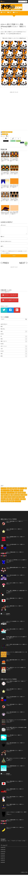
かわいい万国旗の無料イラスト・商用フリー (15, 552)
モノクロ (22, 488)
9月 (10, 499)
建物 (1, 326)
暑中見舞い (18, 496)
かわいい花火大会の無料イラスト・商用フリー (15, 575)
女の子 (5, 496)
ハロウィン (3, 492)
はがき (21, 490)
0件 (7, 136)
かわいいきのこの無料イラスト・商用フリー (15, 582)
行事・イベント (4, 346)
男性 (21, 499)
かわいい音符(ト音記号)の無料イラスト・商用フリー (16, 644)
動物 (1, 356)
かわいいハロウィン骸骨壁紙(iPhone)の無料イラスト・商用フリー (5, 212)
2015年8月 (3, 855)
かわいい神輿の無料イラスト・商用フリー (14, 605)
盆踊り (12, 501)
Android (19, 492)
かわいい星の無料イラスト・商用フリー (14, 529)
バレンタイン (17, 501)
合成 (18, 494)
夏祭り (15, 494)
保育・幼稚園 (7, 494)
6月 (7, 499)
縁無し (11, 490)
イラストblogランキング (10, 300)
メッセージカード (10, 492)
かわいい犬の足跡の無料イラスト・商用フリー (15, 544)
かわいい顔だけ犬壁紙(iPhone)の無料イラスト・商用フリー (14, 212)
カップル (17, 499)
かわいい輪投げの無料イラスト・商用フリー (15, 804)
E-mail (3, 241)
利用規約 (8, 613)
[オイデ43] (11, 7)
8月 (2, 496)
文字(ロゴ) (3, 499)
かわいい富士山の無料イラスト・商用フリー (15, 629)
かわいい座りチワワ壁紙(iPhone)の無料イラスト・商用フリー (14, 186)
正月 (22, 494)
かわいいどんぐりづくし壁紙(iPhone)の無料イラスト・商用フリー (14, 172)
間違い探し (3, 328)
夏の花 (25, 494)
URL (2, 246)
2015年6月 (3, 860)
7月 (11, 494)
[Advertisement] (11, 102)
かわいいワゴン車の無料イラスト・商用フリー (15, 621)
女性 (24, 499)
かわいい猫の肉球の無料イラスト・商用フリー (15, 712)
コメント (3, 136)
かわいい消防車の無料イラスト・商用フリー (15, 788)
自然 (1, 353)
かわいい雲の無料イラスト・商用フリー (14, 735)
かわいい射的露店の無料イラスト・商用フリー (15, 536)
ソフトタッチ (6, 490)
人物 (1, 348)
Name (3, 236)
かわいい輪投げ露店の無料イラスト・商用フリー (16, 659)
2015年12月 (3, 847)
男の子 (23, 496)
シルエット (16, 490)
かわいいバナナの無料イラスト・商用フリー (15, 827)
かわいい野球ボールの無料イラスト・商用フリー (16, 681)
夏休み (2, 501)
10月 (2, 494)
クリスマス (3, 488)
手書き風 (15, 488)
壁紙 (7, 134)
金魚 (13, 499)
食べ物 (2, 351)
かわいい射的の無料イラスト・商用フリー (14, 521)
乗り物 (2, 333)
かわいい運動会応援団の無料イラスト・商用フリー (16, 567)
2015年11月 (3, 849)
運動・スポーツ (4, 341)
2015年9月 (3, 853)
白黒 (11, 488)
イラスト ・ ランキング (10, 295)
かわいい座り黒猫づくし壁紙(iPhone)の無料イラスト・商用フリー (14, 199)
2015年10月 (3, 851)
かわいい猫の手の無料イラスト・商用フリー (15, 796)
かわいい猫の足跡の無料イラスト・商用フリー (15, 742)
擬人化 (13, 496)
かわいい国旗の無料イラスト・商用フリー (14, 598)
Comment (3, 225)
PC (16, 492)
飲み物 (2, 343)
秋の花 (9, 496)
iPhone (3, 134)
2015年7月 (3, 858)
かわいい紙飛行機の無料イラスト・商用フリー (15, 765)
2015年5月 (3, 862)
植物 (1, 338)
